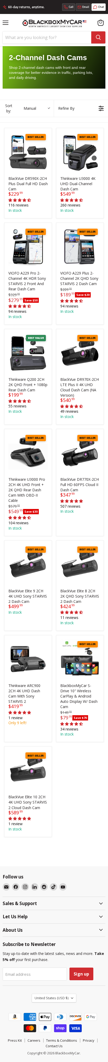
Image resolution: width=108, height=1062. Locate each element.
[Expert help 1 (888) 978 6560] (68, 7)
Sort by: (20, 108)
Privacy (88, 1040)
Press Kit (15, 1040)
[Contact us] (83, 7)
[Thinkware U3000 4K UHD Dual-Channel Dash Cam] (80, 152)
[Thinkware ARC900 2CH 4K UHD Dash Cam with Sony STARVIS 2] (28, 659)
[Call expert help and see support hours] (68, 7)
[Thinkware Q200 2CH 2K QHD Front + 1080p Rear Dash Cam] (28, 353)
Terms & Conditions (61, 1040)
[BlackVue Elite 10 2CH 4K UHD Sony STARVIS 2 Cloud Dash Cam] (28, 770)
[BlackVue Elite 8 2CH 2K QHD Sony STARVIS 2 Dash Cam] (80, 564)
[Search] (98, 37)
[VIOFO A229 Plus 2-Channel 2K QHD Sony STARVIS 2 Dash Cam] (80, 246)
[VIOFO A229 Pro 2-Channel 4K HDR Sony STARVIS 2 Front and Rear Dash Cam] (28, 246)
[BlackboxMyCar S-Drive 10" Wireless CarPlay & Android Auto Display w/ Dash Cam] (80, 659)
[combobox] (47, 37)
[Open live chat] (98, 7)
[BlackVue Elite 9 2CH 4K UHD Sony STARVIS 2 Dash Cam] (28, 564)
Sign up (81, 974)
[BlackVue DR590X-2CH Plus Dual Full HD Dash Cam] (28, 152)
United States (51, 998)
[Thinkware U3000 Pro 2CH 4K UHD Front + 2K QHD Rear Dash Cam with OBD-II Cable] (28, 453)
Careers (34, 1040)
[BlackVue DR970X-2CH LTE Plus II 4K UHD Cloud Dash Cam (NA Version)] (80, 353)
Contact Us (54, 1046)
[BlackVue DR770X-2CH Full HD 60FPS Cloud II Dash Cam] (80, 453)
